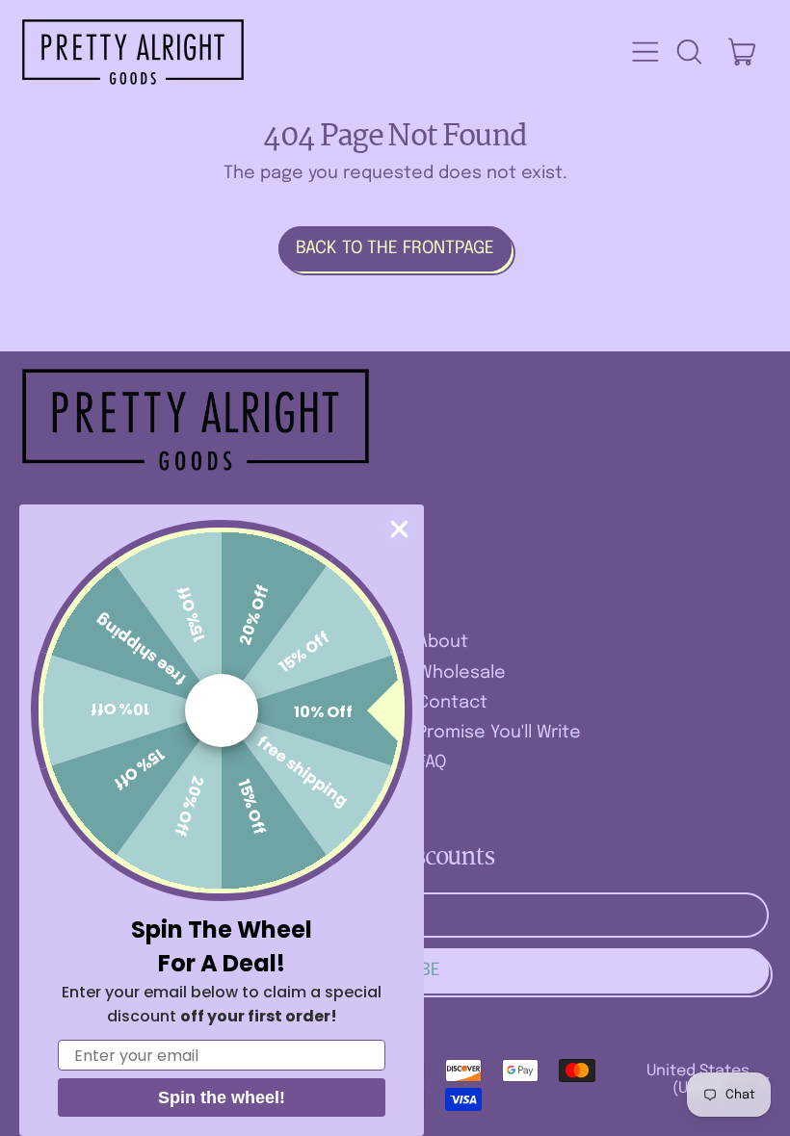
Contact (452, 702)
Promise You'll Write (499, 732)
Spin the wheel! (221, 1097)
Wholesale (461, 673)
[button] (688, 52)
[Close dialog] (399, 529)
